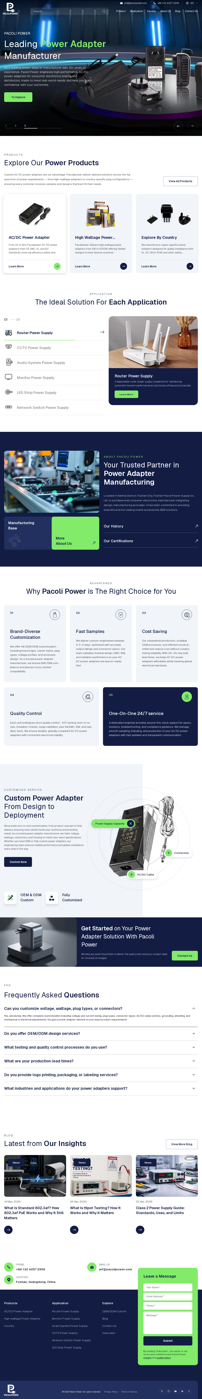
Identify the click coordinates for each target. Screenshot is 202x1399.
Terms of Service (129, 1391)
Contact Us (191, 11)
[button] (178, 126)
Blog (177, 11)
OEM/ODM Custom (114, 1311)
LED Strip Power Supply (66, 1347)
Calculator (109, 1333)
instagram (168, 1391)
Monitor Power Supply (66, 1318)
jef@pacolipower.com (135, 3)
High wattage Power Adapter (22, 1318)
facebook (162, 1391)
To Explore (18, 97)
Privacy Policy (111, 1391)
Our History (113, 526)
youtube (175, 1391)
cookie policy (163, 1357)
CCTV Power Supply (65, 1333)
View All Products (180, 181)
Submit (168, 1341)
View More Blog (181, 1144)
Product (121, 11)
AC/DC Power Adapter (18, 1311)
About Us (165, 11)
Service (151, 11)
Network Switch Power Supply (71, 1340)
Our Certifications (118, 541)
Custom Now (18, 862)
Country (9, 1325)
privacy (147, 1357)
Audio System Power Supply (70, 1325)
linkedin (182, 1391)
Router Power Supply (65, 1311)
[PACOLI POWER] (10, 9)
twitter (189, 1391)
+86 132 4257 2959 (168, 3)
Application (136, 11)
